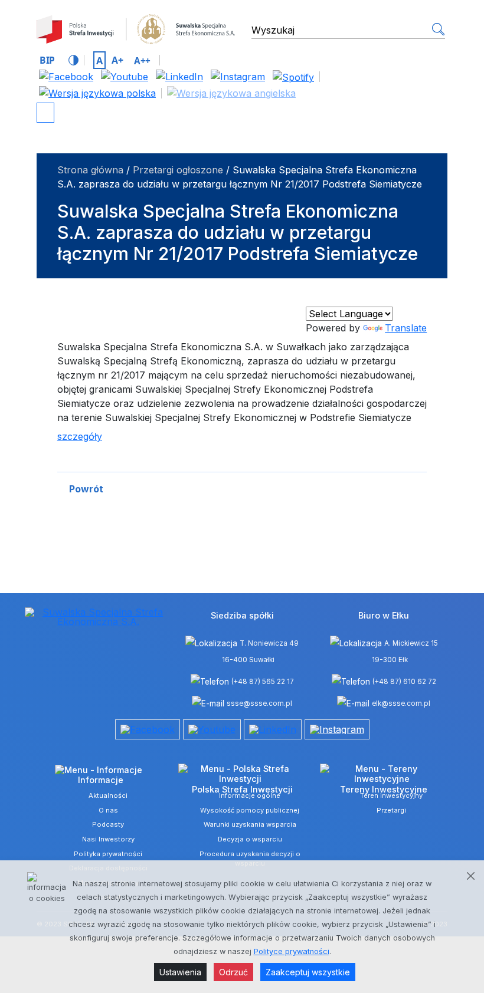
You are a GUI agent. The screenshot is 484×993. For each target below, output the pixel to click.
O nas (108, 810)
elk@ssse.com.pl (401, 703)
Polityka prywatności (108, 854)
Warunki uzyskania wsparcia (250, 824)
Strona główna (90, 170)
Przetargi (391, 810)
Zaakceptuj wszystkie (308, 972)
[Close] (470, 876)
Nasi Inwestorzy (108, 839)
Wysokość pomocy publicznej (249, 810)
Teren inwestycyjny (391, 795)
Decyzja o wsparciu (250, 839)
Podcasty (108, 824)
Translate (406, 328)
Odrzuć (233, 972)
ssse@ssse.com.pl (259, 703)
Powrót (86, 489)
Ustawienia (180, 972)
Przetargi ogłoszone (178, 170)
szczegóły (79, 436)
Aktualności (108, 795)
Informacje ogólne (249, 795)
